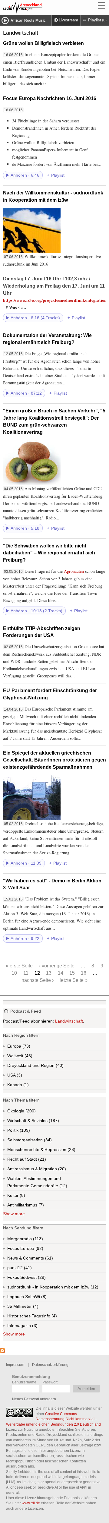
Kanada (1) (25, 1085)
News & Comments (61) (40, 1259)
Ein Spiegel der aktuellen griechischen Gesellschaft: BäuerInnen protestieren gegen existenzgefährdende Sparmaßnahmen (54, 760)
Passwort (50, 1382)
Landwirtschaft (69, 1021)
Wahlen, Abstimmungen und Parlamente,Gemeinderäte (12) (56, 1183)
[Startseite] (39, 8)
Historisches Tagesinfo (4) (43, 1317)
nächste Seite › (37, 980)
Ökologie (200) (30, 1112)
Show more (14, 1213)
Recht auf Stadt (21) (32, 1160)
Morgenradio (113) (37, 1240)
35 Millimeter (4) (32, 1307)
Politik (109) (24, 1131)
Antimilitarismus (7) (40, 1206)
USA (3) (20, 1076)
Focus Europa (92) (32, 1249)
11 (25, 973)
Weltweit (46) (27, 1057)
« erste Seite (19, 965)
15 (72, 973)
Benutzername (24, 1382)
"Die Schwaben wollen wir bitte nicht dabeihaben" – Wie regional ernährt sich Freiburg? (49, 553)
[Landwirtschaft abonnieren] (2, 1351)
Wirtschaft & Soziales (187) (42, 1122)
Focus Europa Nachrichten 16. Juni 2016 (49, 98)
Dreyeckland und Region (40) (47, 1066)
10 (14, 973)
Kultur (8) (21, 1196)
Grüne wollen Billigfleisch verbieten (43, 43)
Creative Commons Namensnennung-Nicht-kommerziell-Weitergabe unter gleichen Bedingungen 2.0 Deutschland (53, 1419)
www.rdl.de (31, 1503)
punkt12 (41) (27, 1268)
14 (60, 973)
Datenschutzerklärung (50, 1365)
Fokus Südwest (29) (34, 1278)
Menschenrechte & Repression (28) (56, 1151)
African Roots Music (28, 20)
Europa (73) (25, 1047)
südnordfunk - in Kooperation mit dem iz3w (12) (56, 1288)
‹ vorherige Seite (56, 965)
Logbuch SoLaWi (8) (35, 1297)
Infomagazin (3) (34, 1326)
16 (83, 973)
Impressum (15, 1365)
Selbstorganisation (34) (47, 1141)
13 (48, 973)
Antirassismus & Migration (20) (50, 1170)
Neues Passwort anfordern (34, 1399)
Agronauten (74, 571)
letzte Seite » (74, 980)
